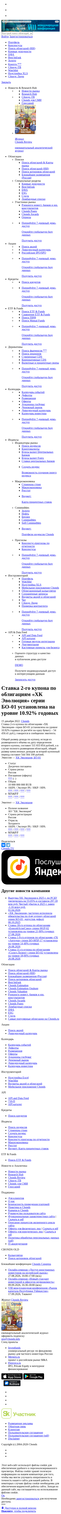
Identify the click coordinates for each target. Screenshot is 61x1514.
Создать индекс (17, 1133)
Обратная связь (17, 1426)
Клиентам (14, 1429)
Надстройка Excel (18, 1077)
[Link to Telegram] (10, 1392)
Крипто (14, 64)
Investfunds (14, 1347)
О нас (11, 1201)
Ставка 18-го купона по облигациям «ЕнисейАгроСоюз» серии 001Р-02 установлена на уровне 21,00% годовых (31, 930)
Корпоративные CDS (34, 359)
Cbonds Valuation (17, 991)
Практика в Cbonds (19, 1207)
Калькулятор (15, 1255)
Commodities (29, 519)
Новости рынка (31, 90)
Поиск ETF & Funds (33, 311)
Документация (30, 644)
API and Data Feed (32, 635)
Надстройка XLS (18, 73)
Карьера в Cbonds (18, 1210)
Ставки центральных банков (38, 461)
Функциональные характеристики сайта (31, 1216)
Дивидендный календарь (36, 249)
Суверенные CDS (32, 356)
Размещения (29, 398)
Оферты (26, 401)
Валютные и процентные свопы (40, 362)
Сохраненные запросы (35, 593)
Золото (12, 60)
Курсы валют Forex (33, 458)
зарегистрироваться (27, 1498)
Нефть (25, 513)
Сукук (25, 196)
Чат (24, 599)
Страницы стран (31, 484)
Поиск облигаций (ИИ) (21, 48)
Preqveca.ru (14, 1363)
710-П (11, 1101)
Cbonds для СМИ (32, 100)
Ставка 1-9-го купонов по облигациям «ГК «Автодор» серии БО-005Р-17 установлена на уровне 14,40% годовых (33, 942)
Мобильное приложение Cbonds (40, 587)
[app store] (12, 1378)
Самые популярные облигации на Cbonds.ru (33, 1018)
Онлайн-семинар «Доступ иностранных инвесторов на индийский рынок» (31, 1271)
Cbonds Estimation (18, 985)
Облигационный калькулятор (39, 590)
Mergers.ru (14, 1356)
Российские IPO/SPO (34, 252)
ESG (24, 192)
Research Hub (29, 94)
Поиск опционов (31, 353)
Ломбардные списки (33, 199)
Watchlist (13, 70)
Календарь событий (33, 392)
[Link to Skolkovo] (18, 1417)
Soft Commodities (31, 522)
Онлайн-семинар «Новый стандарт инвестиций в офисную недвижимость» (31, 1280)
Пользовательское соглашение (25, 1432)
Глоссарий (28, 103)
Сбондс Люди (16, 76)
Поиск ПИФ (29, 317)
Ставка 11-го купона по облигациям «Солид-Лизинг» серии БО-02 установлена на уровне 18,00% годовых (33, 954)
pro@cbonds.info (10, 1339)
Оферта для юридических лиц (25, 1231)
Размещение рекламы (20, 1423)
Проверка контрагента (35, 606)
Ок (3, 1495)
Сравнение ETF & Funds (36, 314)
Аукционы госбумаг (33, 404)
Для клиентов (16, 1198)
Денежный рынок (32, 407)
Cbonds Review (16, 1177)
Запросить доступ (25, 679)
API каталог (29, 638)
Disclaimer (14, 1438)
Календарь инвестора (34, 413)
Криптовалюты (30, 448)
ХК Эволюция (24, 802)
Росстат (26, 490)
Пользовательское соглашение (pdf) (28, 1435)
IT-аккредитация (17, 1243)
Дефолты (27, 395)
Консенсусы (15, 45)
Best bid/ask (14, 57)
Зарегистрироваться (21, 36)
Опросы (26, 217)
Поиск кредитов (31, 282)
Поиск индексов (31, 445)
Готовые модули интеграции (38, 641)
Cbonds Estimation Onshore (23, 988)
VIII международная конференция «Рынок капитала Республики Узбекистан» (32, 1289)
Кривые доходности (19, 51)
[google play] (33, 1378)
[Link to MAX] (10, 1404)
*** (10, 778)
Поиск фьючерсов (34, 350)
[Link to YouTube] (10, 1396)
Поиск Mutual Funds (33, 320)
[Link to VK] (10, 1400)
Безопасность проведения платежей (28, 1204)
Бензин (26, 516)
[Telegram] (8, 845)
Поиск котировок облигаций (38, 171)
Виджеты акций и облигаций (39, 596)
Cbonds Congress (41, 1264)
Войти (5, 36)
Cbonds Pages (29, 211)
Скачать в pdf (16, 1219)
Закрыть (6, 82)
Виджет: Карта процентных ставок (28, 1148)
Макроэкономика (32, 487)
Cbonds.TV (7, 848)
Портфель (13, 42)
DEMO (19, 665)
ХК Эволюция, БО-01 (28, 757)
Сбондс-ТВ (14, 67)
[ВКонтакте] (3, 845)
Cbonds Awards (30, 214)
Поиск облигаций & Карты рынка (28, 970)
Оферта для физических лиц (24, 1228)
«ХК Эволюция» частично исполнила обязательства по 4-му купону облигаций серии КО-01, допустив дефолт (32, 918)
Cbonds (25, 721)
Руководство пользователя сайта (27, 1213)
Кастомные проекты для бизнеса (40, 647)
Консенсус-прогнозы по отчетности (29, 1139)
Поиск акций (29, 246)
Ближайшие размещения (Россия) (27, 976)
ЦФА (11, 54)
